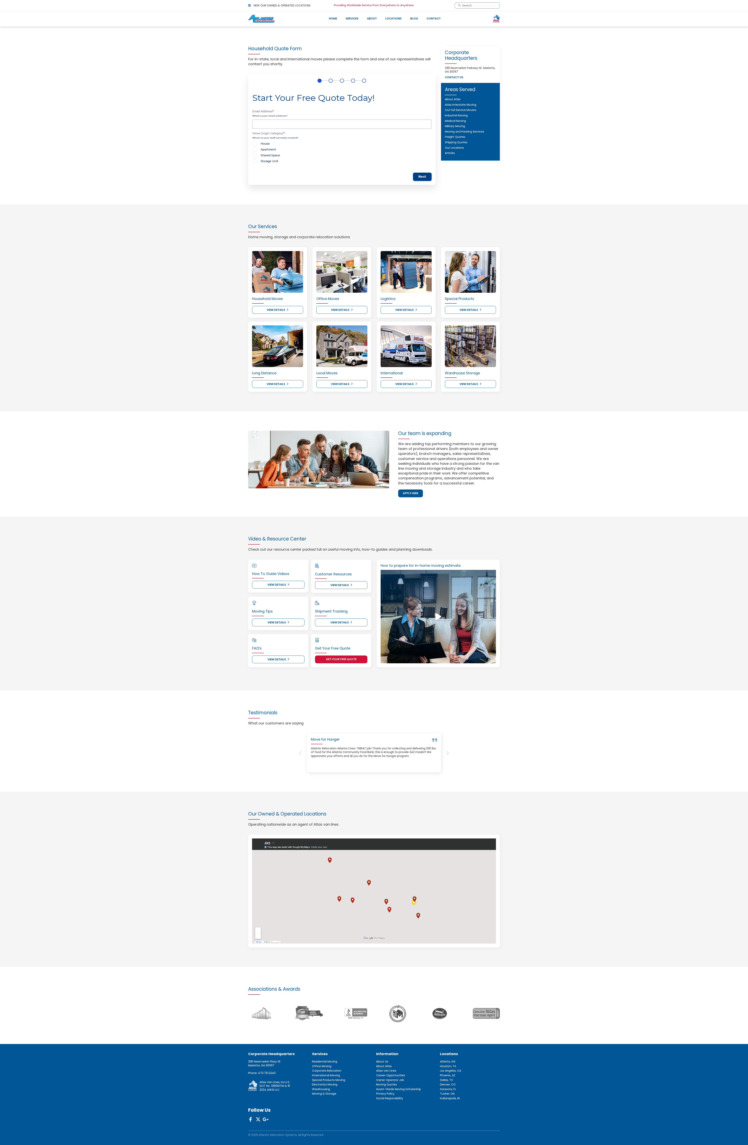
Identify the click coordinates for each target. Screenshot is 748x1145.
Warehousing (321, 1117)
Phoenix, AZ (447, 1103)
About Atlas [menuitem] (452, 99)
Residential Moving (324, 1089)
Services (352, 18)
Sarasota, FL (448, 1117)
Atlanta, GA (447, 1089)
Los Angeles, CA (450, 1098)
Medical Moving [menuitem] (455, 121)
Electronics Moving (324, 1112)
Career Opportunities (390, 1103)
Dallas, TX (446, 1108)
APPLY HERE (410, 493)
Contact (434, 18)
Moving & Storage (324, 1121)
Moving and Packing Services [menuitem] (464, 132)
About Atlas (384, 1094)
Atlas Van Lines (386, 1098)
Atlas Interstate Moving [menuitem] (460, 105)
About (372, 18)
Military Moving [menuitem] (455, 126)
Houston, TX (448, 1094)
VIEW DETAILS (276, 310)
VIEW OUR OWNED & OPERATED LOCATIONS (281, 5)
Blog (414, 18)
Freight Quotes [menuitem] (455, 137)
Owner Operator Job (390, 1108)
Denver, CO (448, 1112)
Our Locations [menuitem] (454, 148)
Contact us (454, 77)
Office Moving (321, 1094)
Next (422, 176)
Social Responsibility (389, 1126)
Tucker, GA (447, 1121)
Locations (393, 18)
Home (333, 18)
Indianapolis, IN (450, 1126)
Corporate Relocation (326, 1098)
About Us (382, 1089)
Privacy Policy (385, 1121)
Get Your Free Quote (341, 659)
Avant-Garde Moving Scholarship (398, 1117)
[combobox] (479, 5)
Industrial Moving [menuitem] (456, 115)
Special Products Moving (328, 1108)
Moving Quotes (386, 1112)
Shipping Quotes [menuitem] (456, 142)
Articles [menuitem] (450, 153)
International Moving (326, 1103)
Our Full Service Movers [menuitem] (460, 110)
